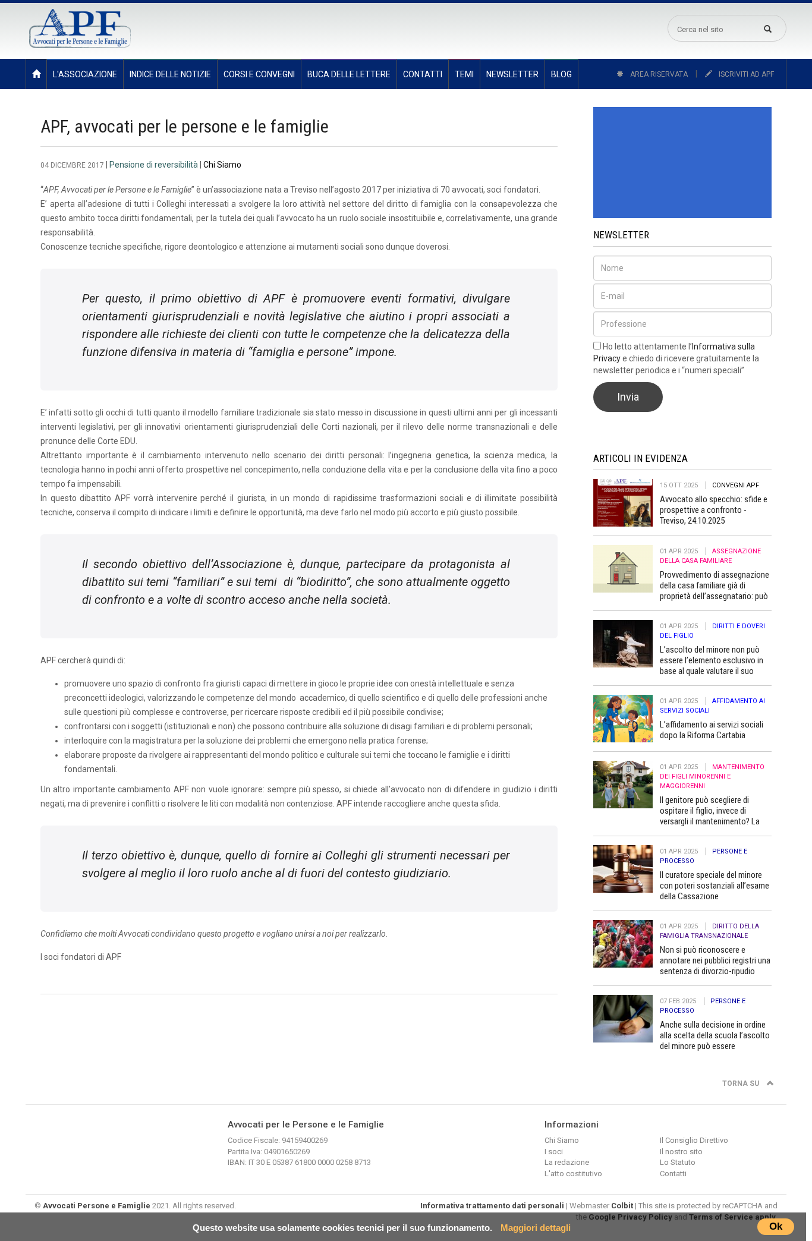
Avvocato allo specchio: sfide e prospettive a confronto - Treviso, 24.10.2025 (713, 510)
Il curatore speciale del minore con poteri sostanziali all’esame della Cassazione (714, 886)
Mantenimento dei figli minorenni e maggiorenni (712, 776)
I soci (554, 1151)
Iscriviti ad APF (745, 74)
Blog (561, 74)
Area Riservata (658, 74)
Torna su (741, 1083)
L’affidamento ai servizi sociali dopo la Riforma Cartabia (711, 730)
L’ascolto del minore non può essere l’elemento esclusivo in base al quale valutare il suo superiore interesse (711, 665)
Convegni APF (735, 485)
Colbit (622, 1205)
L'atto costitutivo (573, 1173)
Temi (464, 74)
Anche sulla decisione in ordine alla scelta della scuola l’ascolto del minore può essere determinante (715, 1040)
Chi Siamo (222, 164)
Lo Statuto (677, 1162)
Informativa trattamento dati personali (492, 1205)
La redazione (567, 1162)
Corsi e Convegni (259, 74)
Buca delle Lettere (349, 74)
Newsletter (512, 74)
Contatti (422, 74)
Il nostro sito (681, 1151)
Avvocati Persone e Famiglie (96, 1205)
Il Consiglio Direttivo (694, 1140)
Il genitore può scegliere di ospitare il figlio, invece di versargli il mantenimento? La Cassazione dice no (710, 816)
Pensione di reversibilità (153, 164)
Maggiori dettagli (536, 1228)
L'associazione (85, 74)
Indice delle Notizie (170, 74)
